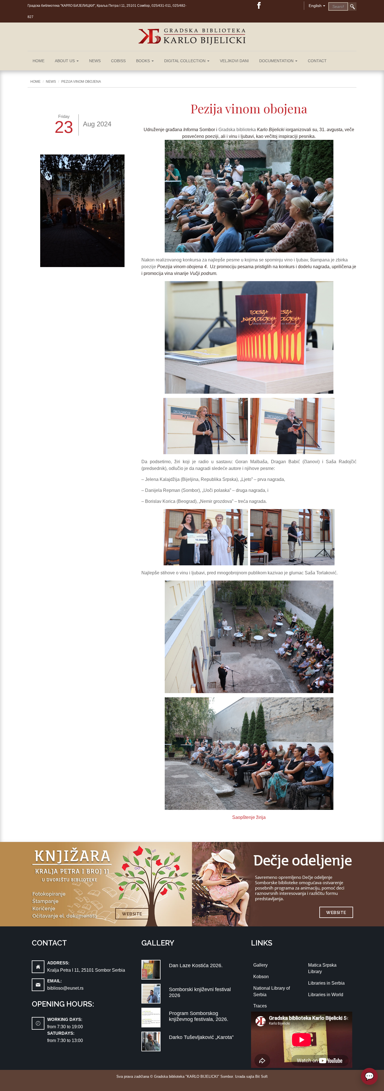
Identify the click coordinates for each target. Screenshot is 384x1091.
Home (38, 61)
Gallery (260, 965)
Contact (317, 61)
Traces (260, 1005)
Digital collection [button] (185, 61)
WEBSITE (132, 914)
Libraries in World (325, 994)
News (95, 61)
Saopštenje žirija (249, 817)
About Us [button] (65, 61)
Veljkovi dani (234, 61)
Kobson (261, 976)
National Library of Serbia (271, 991)
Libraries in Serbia (326, 983)
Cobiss (118, 61)
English (315, 5)
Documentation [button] (277, 61)
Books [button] (143, 61)
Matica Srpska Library (322, 968)
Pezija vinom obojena (81, 82)
